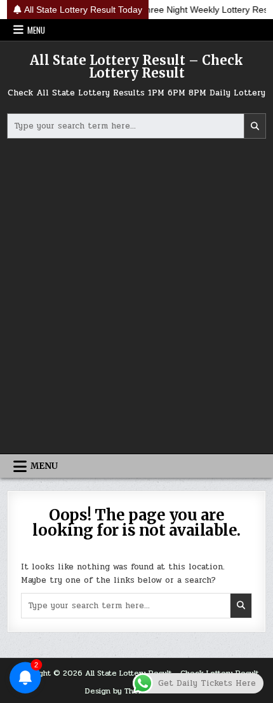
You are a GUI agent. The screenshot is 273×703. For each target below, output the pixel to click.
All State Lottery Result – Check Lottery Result (136, 66)
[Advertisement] (136, 298)
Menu (36, 30)
